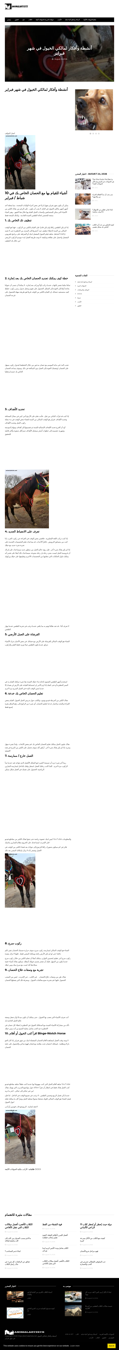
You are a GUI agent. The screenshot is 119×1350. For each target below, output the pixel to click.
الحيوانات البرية (81, 286)
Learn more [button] (75, 1346)
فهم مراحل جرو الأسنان (89, 1251)
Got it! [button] (111, 1346)
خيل (23, 19)
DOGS (38, 1169)
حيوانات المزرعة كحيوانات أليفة (45, 19)
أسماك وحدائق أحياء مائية (72, 19)
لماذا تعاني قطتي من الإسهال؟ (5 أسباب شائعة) (102, 211)
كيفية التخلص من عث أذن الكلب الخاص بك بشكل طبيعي (103, 226)
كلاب (77, 1334)
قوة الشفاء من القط (52, 1224)
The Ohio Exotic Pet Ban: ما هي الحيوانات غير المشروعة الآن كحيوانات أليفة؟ (103, 181)
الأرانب (59, 19)
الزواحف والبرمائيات (83, 290)
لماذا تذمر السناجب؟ (13, 1251)
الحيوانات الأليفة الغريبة (106, 1334)
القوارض (111, 1338)
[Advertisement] (38, 113)
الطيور (17, 19)
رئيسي (9, 19)
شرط (79, 298)
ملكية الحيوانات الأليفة (89, 19)
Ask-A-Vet (69, 1334)
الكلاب (30, 19)
